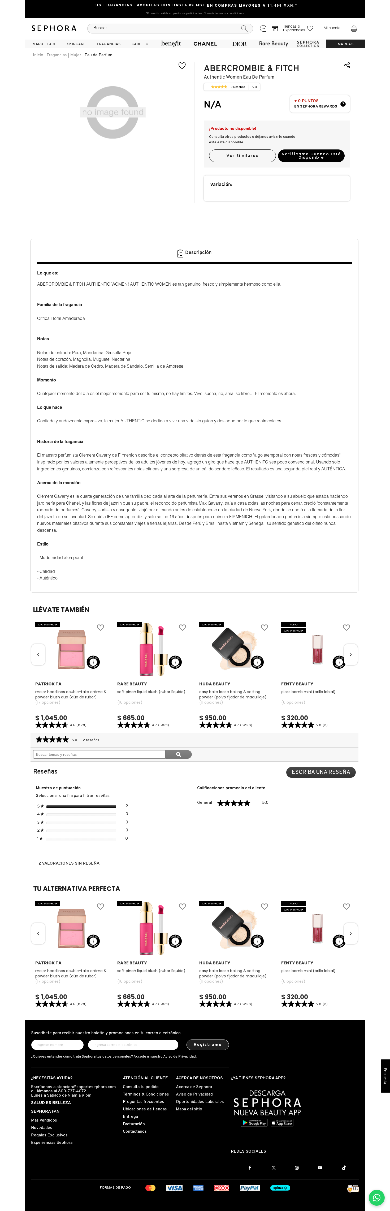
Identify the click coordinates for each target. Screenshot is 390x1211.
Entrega (130, 1117)
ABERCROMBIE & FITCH (251, 68)
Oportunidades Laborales (200, 1102)
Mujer (75, 55)
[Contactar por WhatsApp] (377, 1198)
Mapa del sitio (189, 1109)
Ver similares (242, 155)
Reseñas (238, 87)
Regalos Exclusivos (49, 1135)
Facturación (134, 1124)
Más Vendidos (44, 1120)
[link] (219, 87)
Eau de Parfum (98, 55)
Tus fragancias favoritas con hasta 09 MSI (149, 5)
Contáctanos (135, 1132)
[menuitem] (44, 44)
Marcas (345, 44)
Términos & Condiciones (146, 1094)
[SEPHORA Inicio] (54, 28)
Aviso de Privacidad (194, 1094)
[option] (71, 676)
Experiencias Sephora (51, 1143)
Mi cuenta (332, 28)
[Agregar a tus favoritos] (182, 65)
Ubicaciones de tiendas (145, 1109)
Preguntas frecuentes (143, 1102)
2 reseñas (92, 740)
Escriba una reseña (324, 774)
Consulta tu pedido (141, 1087)
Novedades (41, 1128)
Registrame (208, 1045)
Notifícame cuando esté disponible (311, 155)
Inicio (38, 55)
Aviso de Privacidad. (180, 1057)
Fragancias (57, 55)
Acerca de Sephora (194, 1087)
